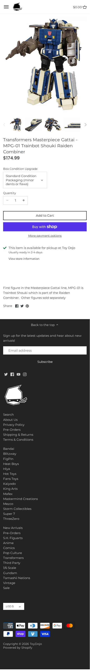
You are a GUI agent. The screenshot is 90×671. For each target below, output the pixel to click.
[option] (15, 124)
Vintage (9, 583)
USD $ (10, 606)
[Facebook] (12, 374)
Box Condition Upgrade (20, 168)
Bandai (8, 449)
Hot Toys (9, 474)
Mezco (8, 504)
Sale (6, 588)
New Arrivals (13, 528)
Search (8, 414)
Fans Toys (10, 479)
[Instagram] (25, 374)
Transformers (13, 558)
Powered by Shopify (17, 647)
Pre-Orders (11, 430)
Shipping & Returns (18, 435)
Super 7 (9, 514)
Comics (9, 548)
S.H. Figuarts (13, 538)
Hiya (6, 469)
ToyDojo (36, 644)
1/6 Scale (9, 568)
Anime (8, 543)
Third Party (11, 563)
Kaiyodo (9, 484)
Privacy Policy (13, 425)
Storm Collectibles (17, 509)
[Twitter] (6, 374)
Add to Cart (45, 215)
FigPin (8, 459)
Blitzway (9, 454)
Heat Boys (11, 464)
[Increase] (24, 200)
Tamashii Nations (16, 578)
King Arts (10, 489)
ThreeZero (11, 519)
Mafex (8, 494)
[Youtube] (18, 374)
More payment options (45, 235)
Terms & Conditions (18, 440)
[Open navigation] (6, 7)
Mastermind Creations (20, 499)
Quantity (9, 193)
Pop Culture (12, 553)
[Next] (85, 124)
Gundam (10, 573)
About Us (10, 420)
